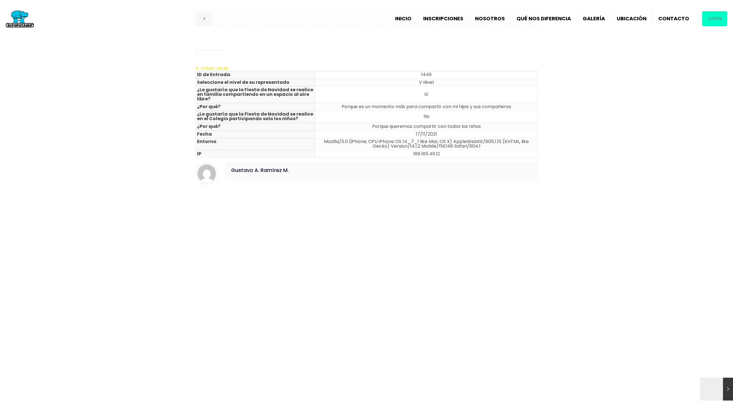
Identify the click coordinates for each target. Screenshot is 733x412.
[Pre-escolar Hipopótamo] (20, 18)
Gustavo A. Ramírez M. (260, 170)
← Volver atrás (211, 68)
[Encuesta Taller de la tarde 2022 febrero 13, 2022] (716, 389)
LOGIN (715, 18)
